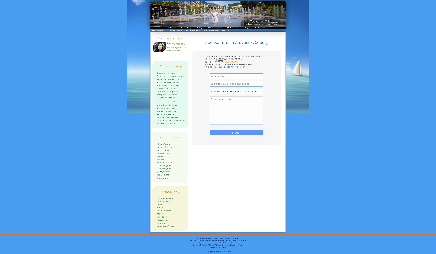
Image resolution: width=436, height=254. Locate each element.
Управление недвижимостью (170, 76)
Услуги (201, 28)
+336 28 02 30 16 (178, 44)
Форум (247, 28)
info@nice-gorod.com (176, 47)
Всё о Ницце (187, 28)
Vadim (237, 238)
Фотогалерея (234, 28)
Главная (173, 28)
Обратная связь (262, 28)
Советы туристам (216, 28)
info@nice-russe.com (236, 67)
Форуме (255, 56)
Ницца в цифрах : (158, 30)
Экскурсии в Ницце (165, 73)
